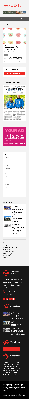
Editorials (7, 168)
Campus (7, 157)
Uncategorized (7, 374)
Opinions (15, 370)
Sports (6, 187)
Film (6, 176)
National (7, 162)
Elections (16, 364)
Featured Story (7, 366)
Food (6, 179)
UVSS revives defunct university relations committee (17, 220)
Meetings (5, 370)
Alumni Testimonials (9, 362)
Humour (18, 368)
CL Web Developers (21, 395)
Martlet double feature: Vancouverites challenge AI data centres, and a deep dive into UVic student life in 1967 (18, 229)
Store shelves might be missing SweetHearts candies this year (12, 47)
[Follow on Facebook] (4, 299)
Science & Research (8, 372)
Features (15, 366)
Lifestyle (7, 190)
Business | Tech (20, 362)
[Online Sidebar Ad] (14, 146)
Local (6, 160)
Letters (7, 171)
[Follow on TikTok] (13, 299)
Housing (7, 192)
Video (14, 374)
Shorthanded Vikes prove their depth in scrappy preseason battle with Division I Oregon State (17, 211)
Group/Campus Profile (9, 368)
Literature (7, 182)
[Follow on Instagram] (7, 299)
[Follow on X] (10, 299)
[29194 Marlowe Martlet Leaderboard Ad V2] (14, 13)
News (6, 54)
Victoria (7, 165)
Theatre (7, 184)
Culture (10, 364)
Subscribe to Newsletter (12, 73)
